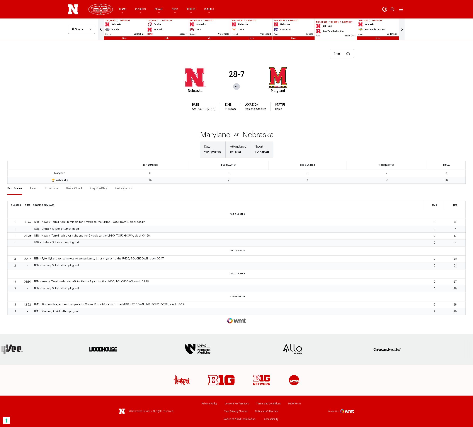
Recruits (140, 9)
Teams (122, 9)
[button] (101, 29)
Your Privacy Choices (236, 411)
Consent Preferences (237, 403)
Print (337, 53)
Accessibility (271, 419)
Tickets (191, 9)
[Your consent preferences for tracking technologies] (6, 420)
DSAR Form (294, 403)
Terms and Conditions (268, 403)
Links (124, 38)
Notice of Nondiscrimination (239, 419)
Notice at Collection (266, 411)
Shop (175, 9)
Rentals (209, 9)
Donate (159, 9)
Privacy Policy (209, 403)
